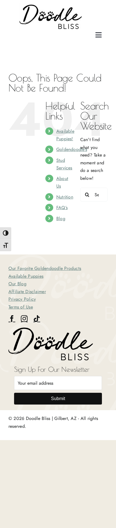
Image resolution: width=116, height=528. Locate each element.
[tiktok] (36, 318)
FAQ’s (62, 207)
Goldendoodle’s (71, 149)
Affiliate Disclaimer (27, 291)
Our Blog (17, 284)
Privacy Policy (22, 299)
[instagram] (24, 318)
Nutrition (64, 197)
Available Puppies (25, 276)
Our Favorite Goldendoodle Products (44, 268)
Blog (60, 218)
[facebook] (11, 318)
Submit (58, 398)
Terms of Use (20, 307)
